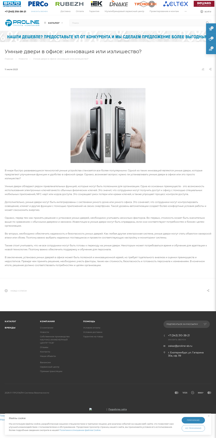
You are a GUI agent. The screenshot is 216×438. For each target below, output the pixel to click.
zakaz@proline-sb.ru (180, 345)
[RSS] (203, 69)
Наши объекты (48, 356)
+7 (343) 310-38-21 (15, 11)
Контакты (45, 351)
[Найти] (207, 23)
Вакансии (45, 362)
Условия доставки (92, 332)
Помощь (89, 321)
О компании (46, 327)
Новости (44, 332)
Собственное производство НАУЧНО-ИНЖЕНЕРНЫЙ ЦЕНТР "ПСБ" (55, 339)
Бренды (10, 327)
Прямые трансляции (51, 371)
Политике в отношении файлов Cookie (80, 430)
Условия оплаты (91, 327)
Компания (47, 321)
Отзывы (44, 347)
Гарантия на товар (93, 336)
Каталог (10, 321)
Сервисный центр (49, 367)
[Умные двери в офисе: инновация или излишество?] (108, 125)
